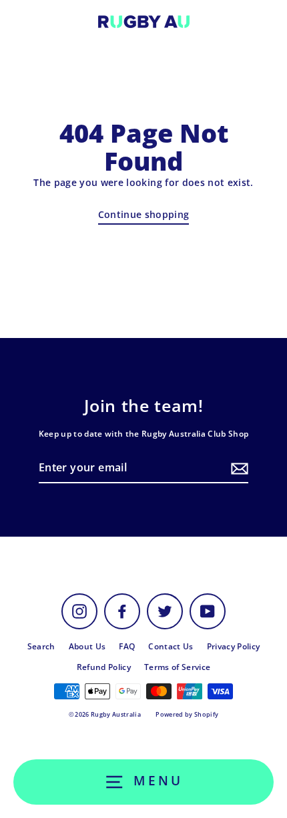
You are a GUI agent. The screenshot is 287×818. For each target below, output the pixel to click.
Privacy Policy (233, 646)
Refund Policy (104, 666)
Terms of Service (177, 666)
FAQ (127, 646)
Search (41, 646)
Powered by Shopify (187, 714)
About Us (87, 646)
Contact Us (170, 646)
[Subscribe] (237, 468)
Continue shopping (144, 214)
